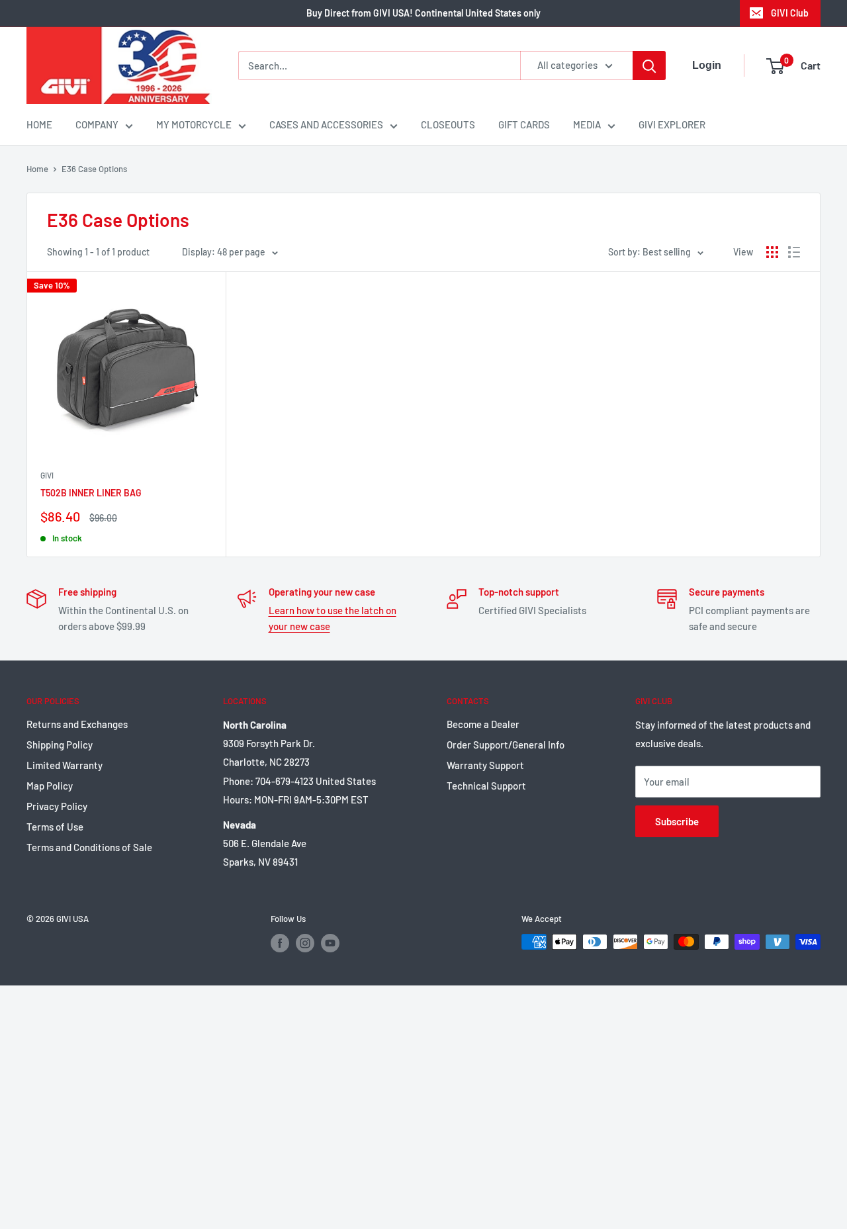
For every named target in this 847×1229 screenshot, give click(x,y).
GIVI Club (790, 13)
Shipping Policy (59, 745)
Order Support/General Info (505, 745)
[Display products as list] (794, 252)
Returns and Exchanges (77, 724)
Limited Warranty (64, 765)
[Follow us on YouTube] (330, 943)
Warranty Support (485, 765)
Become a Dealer (483, 724)
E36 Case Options (94, 168)
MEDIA (587, 124)
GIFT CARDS (524, 124)
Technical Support (486, 786)
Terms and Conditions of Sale (89, 847)
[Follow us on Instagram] (305, 943)
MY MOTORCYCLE (194, 124)
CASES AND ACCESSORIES (326, 124)
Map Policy (49, 786)
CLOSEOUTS (448, 124)
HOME (39, 124)
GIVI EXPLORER (672, 124)
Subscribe (677, 821)
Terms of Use (54, 827)
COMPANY (96, 124)
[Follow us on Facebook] (280, 943)
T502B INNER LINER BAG (91, 492)
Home (37, 168)
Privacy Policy (56, 806)
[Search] (649, 65)
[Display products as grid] (772, 252)
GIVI (47, 475)
